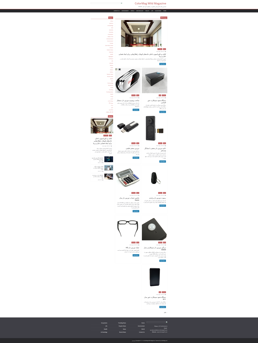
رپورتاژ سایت (160, 49)
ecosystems (158, 10)
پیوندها (112, 96)
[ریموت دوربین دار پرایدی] (154, 178)
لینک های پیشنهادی (109, 112)
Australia (111, 30)
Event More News (109, 45)
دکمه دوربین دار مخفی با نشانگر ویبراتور (155, 149)
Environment (125, 10)
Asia (112, 27)
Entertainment (110, 38)
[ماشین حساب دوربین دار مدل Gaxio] (128, 178)
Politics (111, 72)
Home (164, 10)
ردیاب (112, 105)
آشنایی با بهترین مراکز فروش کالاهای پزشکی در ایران (98, 168)
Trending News (109, 92)
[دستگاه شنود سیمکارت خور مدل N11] (154, 277)
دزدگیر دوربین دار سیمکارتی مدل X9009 (155, 248)
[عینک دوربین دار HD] (128, 227)
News (112, 67)
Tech (112, 81)
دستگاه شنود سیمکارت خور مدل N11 (155, 298)
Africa (111, 21)
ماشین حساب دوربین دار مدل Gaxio (129, 199)
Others (111, 69)
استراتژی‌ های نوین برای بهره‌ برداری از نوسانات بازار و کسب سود (97, 159)
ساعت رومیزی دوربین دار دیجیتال (128, 100)
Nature (111, 65)
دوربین (164, 49)
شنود (160, 95)
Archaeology (139, 10)
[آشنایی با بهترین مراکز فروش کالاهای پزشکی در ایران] (108, 169)
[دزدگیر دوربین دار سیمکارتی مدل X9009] (154, 227)
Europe (111, 43)
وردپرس (133, 340)
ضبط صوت (111, 109)
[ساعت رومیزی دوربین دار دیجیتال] (128, 80)
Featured (111, 52)
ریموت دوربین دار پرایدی (157, 198)
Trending (111, 89)
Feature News (110, 50)
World (132, 10)
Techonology (110, 83)
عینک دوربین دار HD (132, 247)
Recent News (110, 76)
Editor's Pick (110, 36)
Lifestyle (111, 63)
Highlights (111, 56)
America (111, 23)
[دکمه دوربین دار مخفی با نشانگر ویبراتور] (154, 128)
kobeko (157, 51)
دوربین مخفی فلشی (132, 148)
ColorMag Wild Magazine (150, 3)
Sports (111, 78)
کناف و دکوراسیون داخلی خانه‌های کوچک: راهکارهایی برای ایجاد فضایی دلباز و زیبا (142, 55)
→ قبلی (165, 312)
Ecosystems (104, 323)
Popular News (110, 74)
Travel (111, 87)
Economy (111, 32)
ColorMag (163, 340)
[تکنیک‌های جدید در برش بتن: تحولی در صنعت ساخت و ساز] (108, 177)
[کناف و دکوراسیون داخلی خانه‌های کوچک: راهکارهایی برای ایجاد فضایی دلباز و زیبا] (141, 33)
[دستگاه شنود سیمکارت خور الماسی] (154, 80)
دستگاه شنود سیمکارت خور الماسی (157, 101)
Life (152, 10)
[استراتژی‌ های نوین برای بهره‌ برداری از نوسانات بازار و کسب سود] (108, 160)
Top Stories (110, 85)
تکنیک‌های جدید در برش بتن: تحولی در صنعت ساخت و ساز (97, 176)
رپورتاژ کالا (163, 95)
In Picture (111, 58)
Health (147, 10)
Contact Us (117, 10)
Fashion (111, 47)
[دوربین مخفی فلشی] (128, 128)
